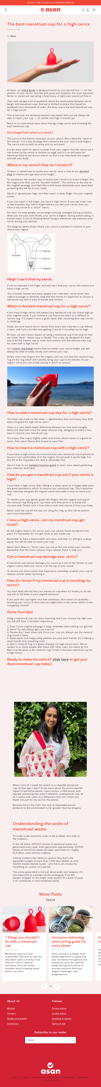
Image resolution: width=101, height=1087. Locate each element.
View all (50, 899)
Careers (11, 1013)
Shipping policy (68, 1077)
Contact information (52, 1080)
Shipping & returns (61, 1018)
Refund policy (83, 1077)
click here (61, 659)
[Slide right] (56, 986)
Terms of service (38, 1077)
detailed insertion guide (42, 465)
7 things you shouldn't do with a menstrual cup (22, 941)
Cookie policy (59, 1013)
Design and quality (17, 1018)
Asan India (24, 1077)
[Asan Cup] (50, 1068)
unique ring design (22, 348)
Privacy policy (59, 1008)
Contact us (13, 1023)
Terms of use (58, 1023)
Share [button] (13, 36)
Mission (11, 1008)
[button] (6, 10)
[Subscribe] (73, 1040)
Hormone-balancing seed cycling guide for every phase (69, 941)
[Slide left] (44, 986)
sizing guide (28, 90)
